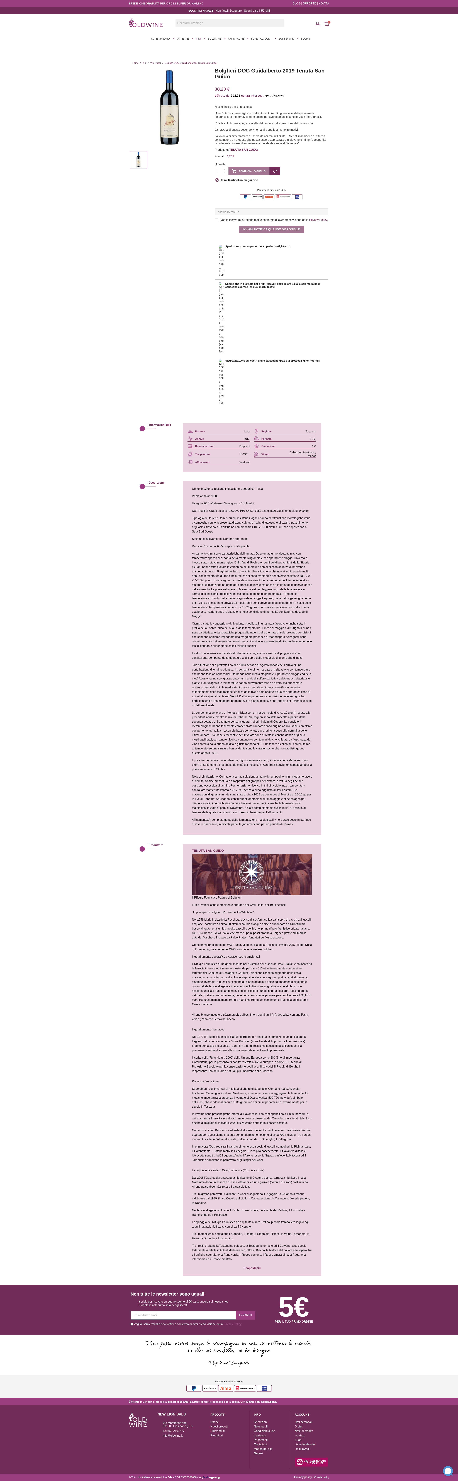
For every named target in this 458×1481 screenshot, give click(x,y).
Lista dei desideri (305, 1444)
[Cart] (326, 24)
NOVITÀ (323, 3)
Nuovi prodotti (219, 1426)
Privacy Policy (318, 219)
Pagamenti (261, 1439)
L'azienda (260, 1435)
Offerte (214, 1422)
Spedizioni (260, 1422)
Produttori (216, 1435)
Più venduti (217, 1430)
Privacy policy (303, 1477)
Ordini (298, 1426)
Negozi (258, 1453)
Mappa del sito (263, 1448)
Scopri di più (252, 1268)
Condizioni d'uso (264, 1430)
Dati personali (303, 1422)
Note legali (261, 1426)
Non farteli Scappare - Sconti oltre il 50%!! (242, 10)
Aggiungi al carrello (248, 171)
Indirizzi (299, 1435)
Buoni (298, 1439)
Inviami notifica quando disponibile (271, 229)
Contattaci (260, 1444)
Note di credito (304, 1430)
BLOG (297, 3)
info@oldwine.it (172, 1435)
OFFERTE (309, 3)
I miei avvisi (302, 1448)
